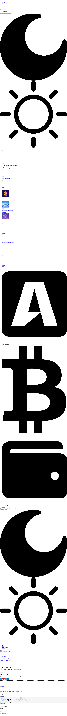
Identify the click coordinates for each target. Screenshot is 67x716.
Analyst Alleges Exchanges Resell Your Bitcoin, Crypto (8, 242)
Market (3, 163)
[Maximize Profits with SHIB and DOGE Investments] (5, 251)
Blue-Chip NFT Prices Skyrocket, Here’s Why (7, 263)
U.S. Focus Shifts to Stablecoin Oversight (9, 165)
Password (1, 708)
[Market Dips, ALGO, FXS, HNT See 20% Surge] (5, 186)
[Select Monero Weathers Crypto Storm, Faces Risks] (5, 207)
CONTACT (3, 2)
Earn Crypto (3, 434)
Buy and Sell (3, 342)
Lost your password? (3, 713)
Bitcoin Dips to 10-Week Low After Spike (6, 231)
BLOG (3, 3)
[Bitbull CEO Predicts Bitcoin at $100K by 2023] (5, 219)
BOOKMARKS (4, 11)
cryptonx (4, 168)
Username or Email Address (4, 706)
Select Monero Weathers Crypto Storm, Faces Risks (7, 210)
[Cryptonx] (3, 509)
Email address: (2, 694)
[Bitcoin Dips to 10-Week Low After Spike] (5, 229)
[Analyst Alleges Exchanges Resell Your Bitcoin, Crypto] (5, 240)
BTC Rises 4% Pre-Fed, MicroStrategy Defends (7, 178)
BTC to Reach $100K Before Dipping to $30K (7, 199)
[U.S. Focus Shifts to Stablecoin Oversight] (11, 162)
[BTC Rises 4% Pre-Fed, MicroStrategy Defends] (5, 175)
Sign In (9, 658)
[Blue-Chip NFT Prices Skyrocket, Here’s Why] (5, 261)
